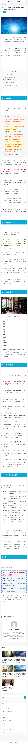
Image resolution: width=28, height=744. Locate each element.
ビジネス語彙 (6, 708)
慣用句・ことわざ (7, 723)
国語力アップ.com (14, 1)
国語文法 (5, 717)
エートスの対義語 (9, 82)
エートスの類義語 (9, 79)
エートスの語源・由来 (10, 77)
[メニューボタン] (26, 1)
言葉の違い (6, 726)
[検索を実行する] (25, 697)
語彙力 (5, 732)
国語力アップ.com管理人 (14, 629)
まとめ (6, 87)
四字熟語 (5, 714)
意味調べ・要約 (7, 720)
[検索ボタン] (1, 1)
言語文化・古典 (7, 729)
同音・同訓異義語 (7, 711)
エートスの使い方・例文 (11, 85)
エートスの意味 (9, 74)
